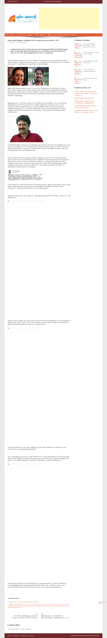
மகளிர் (68, 35)
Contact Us (31, 635)
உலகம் (55, 35)
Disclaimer (16, 635)
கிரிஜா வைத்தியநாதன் (34, 606)
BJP (35, 604)
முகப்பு (7, 35)
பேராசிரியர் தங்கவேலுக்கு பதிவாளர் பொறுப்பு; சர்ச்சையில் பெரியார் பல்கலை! (25, 616)
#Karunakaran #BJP (16, 604)
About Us (10, 635)
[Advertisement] (69, 18)
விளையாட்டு (61, 35)
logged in (17, 629)
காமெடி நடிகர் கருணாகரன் (21, 606)
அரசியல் (12, 35)
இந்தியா (50, 35)
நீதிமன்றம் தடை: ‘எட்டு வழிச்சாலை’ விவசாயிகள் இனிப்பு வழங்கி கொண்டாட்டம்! (55, 616)
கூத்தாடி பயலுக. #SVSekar (47, 606)
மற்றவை (73, 35)
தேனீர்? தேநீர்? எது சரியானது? (84, 98)
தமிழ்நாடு (42, 35)
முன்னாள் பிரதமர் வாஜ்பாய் (15, 607)
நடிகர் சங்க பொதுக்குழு (60, 606)
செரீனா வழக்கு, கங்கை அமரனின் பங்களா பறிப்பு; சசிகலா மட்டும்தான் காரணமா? (86, 93)
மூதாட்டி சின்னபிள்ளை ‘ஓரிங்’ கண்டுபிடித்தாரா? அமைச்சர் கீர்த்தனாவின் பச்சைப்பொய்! (89, 45)
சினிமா (37, 35)
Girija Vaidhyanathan (53, 604)
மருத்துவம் (30, 35)
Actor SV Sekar (24, 604)
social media (61, 604)
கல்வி (24, 35)
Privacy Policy (23, 635)
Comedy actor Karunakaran (42, 604)
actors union (31, 604)
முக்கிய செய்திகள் (33, 602)
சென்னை (20, 602)
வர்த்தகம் (19, 35)
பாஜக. (68, 606)
